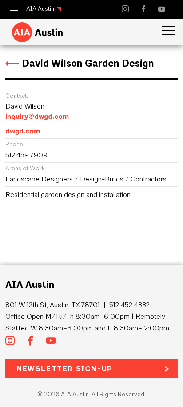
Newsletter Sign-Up (64, 368)
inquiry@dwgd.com (37, 116)
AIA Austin (40, 8)
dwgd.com (22, 131)
